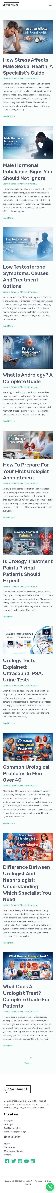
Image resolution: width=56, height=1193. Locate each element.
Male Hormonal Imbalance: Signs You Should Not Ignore (27, 171)
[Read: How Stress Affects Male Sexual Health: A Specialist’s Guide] (28, 37)
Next (28, 1063)
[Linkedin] (33, 1161)
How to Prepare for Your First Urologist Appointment (26, 471)
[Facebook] (7, 1161)
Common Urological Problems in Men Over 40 (26, 773)
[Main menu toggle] (50, 5)
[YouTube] (26, 1161)
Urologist (8, 1120)
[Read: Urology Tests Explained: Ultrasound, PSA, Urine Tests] (28, 640)
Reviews (7, 1154)
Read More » (9, 116)
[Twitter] (13, 1161)
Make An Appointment (14, 1151)
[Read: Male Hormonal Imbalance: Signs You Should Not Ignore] (28, 142)
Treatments (9, 1147)
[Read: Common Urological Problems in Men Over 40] (28, 746)
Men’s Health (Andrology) (15, 1131)
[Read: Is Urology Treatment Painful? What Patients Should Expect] (28, 540)
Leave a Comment (11, 78)
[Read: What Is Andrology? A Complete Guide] (28, 351)
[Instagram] (20, 1161)
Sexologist (9, 1124)
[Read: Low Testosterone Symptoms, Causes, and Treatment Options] (28, 243)
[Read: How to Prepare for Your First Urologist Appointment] (28, 444)
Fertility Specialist (12, 1128)
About (7, 1143)
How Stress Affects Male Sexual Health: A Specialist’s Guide (28, 66)
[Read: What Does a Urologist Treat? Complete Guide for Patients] (28, 966)
